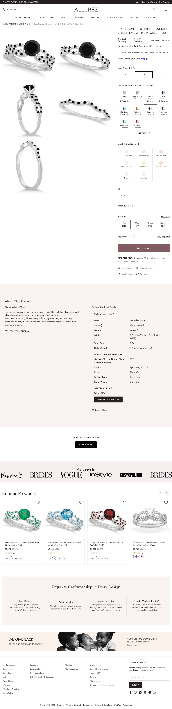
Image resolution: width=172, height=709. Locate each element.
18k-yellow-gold (11, 553)
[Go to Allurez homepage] (86, 10)
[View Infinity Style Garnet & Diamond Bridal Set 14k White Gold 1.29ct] (107, 518)
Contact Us (134, 261)
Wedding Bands (47, 17)
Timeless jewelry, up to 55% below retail (21, 2)
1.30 (11, 558)
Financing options (37, 673)
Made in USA (140, 2)
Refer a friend (8, 669)
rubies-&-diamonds (142, 556)
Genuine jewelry (96, 665)
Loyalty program (9, 665)
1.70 (16, 558)
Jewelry (64, 17)
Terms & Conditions (104, 705)
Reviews (93, 677)
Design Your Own (115, 17)
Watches (134, 17)
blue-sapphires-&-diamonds (136, 556)
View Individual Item (108, 399)
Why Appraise (163, 236)
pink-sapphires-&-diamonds (139, 556)
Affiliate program (71, 669)
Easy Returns (152, 2)
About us (68, 665)
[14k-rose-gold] (9, 553)
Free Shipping (164, 2)
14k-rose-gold (9, 553)
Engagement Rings (24, 17)
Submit (135, 685)
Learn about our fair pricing (160, 40)
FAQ (4, 677)
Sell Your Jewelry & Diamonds (41, 677)
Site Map (117, 705)
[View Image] (11, 475)
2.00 (21, 558)
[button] (144, 205)
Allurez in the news (97, 681)
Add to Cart (144, 248)
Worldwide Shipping (11, 689)
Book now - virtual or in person (102, 685)
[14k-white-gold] (6, 553)
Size (120, 188)
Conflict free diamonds (99, 669)
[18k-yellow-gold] (11, 553)
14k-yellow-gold (136, 553)
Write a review (86, 444)
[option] (126, 74)
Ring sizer (34, 665)
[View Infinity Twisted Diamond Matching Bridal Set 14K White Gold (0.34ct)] (150, 518)
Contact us (7, 673)
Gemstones (95, 17)
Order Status (8, 681)
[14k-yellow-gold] (136, 553)
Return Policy (8, 693)
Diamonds (79, 17)
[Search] (154, 9)
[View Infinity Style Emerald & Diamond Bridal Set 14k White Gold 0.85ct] (22, 518)
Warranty (6, 685)
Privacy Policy (88, 705)
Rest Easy (165, 216)
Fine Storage (150, 17)
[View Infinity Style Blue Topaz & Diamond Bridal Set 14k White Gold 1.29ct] (65, 518)
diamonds (134, 556)
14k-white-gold (6, 553)
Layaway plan (35, 669)
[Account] (160, 9)
